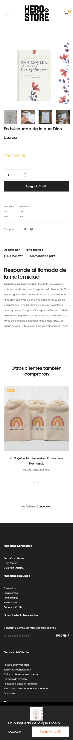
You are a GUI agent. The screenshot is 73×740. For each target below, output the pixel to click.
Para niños (10, 588)
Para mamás (11, 592)
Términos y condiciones (17, 669)
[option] (36, 435)
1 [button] (34, 482)
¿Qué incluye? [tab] (13, 255)
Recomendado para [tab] (42, 255)
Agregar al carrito (50, 731)
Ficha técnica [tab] (34, 249)
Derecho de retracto (15, 678)
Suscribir (62, 635)
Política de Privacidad (16, 664)
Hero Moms (10, 562)
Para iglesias (11, 602)
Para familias (11, 597)
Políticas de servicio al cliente (21, 674)
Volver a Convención (38, 506)
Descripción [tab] (12, 249)
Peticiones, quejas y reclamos (20, 683)
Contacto (9, 692)
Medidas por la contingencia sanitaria (26, 688)
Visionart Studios (14, 567)
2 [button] (38, 482)
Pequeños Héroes (14, 558)
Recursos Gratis (13, 607)
